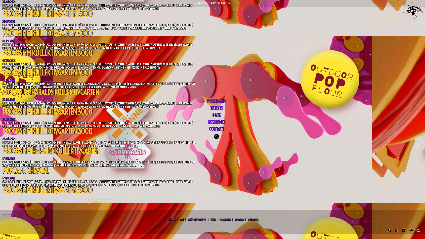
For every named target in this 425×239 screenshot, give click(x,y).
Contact (216, 129)
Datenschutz (253, 219)
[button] (216, 136)
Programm (216, 101)
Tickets (216, 108)
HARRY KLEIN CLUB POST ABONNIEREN (212, 3)
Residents (216, 122)
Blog (216, 115)
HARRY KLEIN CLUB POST (197, 219)
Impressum (239, 219)
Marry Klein (225, 219)
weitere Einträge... (100, 201)
